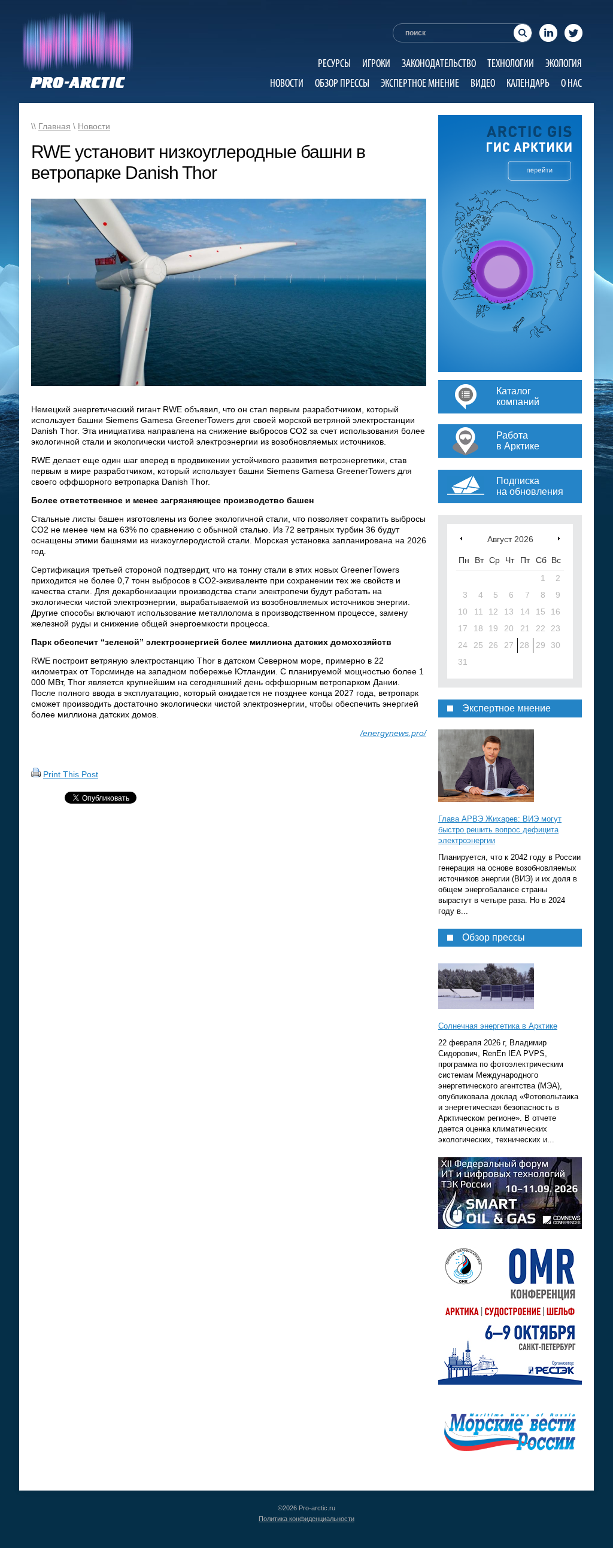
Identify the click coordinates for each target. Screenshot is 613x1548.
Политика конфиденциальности (306, 1518)
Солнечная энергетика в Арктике (497, 1025)
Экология (563, 63)
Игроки (376, 63)
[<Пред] (461, 538)
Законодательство (439, 63)
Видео (483, 83)
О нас (571, 83)
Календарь (528, 83)
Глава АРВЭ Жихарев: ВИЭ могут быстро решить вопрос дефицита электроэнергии (500, 829)
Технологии (510, 63)
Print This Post (70, 774)
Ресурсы (334, 63)
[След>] (558, 538)
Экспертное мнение (420, 83)
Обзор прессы (342, 83)
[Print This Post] (36, 774)
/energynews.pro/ (393, 733)
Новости (287, 83)
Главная (54, 126)
